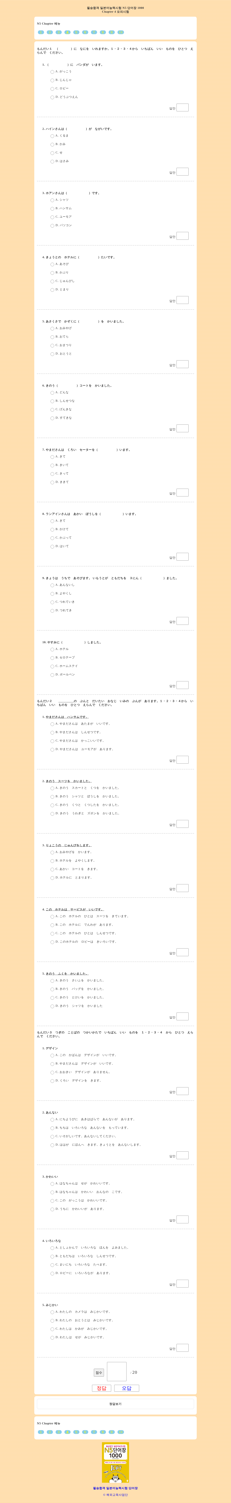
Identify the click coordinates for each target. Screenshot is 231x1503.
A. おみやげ (63, 328)
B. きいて (62, 464)
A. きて (60, 456)
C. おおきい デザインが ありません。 (83, 1071)
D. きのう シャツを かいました (79, 1005)
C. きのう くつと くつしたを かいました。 (88, 804)
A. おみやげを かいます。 (74, 851)
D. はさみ (62, 161)
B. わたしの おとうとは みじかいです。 (85, 1320)
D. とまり (62, 289)
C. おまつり (63, 345)
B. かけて (62, 529)
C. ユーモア (63, 216)
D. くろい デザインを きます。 (79, 1080)
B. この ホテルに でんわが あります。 (85, 924)
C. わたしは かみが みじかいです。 (82, 1328)
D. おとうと (63, 353)
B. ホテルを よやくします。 (75, 860)
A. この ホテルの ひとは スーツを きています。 (92, 916)
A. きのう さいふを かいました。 (80, 980)
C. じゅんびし (65, 280)
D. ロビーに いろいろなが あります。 (83, 1272)
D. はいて (62, 546)
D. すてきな (63, 417)
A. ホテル (62, 648)
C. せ (59, 152)
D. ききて (62, 481)
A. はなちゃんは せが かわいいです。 (83, 1183)
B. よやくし (63, 593)
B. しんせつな (65, 400)
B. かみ (60, 144)
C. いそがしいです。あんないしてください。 (86, 1136)
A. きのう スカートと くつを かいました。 (88, 787)
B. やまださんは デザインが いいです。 (85, 1063)
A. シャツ (62, 199)
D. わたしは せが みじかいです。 (80, 1337)
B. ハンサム (63, 208)
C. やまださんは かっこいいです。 (80, 740)
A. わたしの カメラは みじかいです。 (83, 1311)
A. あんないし (65, 584)
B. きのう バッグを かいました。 (80, 988)
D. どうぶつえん (66, 96)
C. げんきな (63, 409)
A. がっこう (63, 71)
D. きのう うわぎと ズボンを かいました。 (88, 813)
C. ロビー (62, 88)
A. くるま (62, 135)
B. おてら (62, 336)
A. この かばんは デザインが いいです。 (86, 1054)
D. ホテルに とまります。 (74, 877)
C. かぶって (63, 537)
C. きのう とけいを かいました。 (80, 997)
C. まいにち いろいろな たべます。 (82, 1264)
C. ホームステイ (66, 665)
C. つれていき (65, 601)
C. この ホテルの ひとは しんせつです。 (86, 933)
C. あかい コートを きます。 (77, 868)
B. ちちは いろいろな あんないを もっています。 (92, 1127)
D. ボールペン (65, 674)
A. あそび (62, 263)
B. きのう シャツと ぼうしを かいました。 (88, 796)
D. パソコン (63, 225)
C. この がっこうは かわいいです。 (82, 1200)
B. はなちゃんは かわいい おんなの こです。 (89, 1191)
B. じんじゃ (63, 79)
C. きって (62, 473)
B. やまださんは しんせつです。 (79, 732)
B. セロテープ (65, 657)
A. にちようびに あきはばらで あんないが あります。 (95, 1119)
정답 (112, 1403)
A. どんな (62, 392)
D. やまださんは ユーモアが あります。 (85, 749)
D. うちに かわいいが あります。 (80, 1208)
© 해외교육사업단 (115, 1494)
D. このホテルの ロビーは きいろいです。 (86, 941)
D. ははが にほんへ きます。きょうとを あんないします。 (99, 1144)
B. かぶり (62, 272)
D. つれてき (63, 610)
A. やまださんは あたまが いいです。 (83, 723)
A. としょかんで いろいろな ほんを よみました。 (92, 1247)
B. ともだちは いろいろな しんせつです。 (86, 1256)
